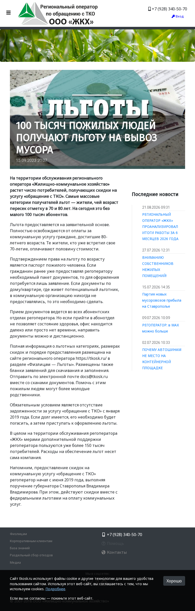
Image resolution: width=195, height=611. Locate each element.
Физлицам (18, 533)
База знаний (20, 548)
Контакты (116, 552)
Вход (179, 16)
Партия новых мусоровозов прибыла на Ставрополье (161, 300)
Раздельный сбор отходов (31, 555)
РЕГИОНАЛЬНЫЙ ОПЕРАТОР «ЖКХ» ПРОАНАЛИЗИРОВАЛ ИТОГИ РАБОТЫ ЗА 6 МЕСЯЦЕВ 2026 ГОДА (160, 226)
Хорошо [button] (174, 581)
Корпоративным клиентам (31, 541)
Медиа (15, 562)
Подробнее (55, 588)
